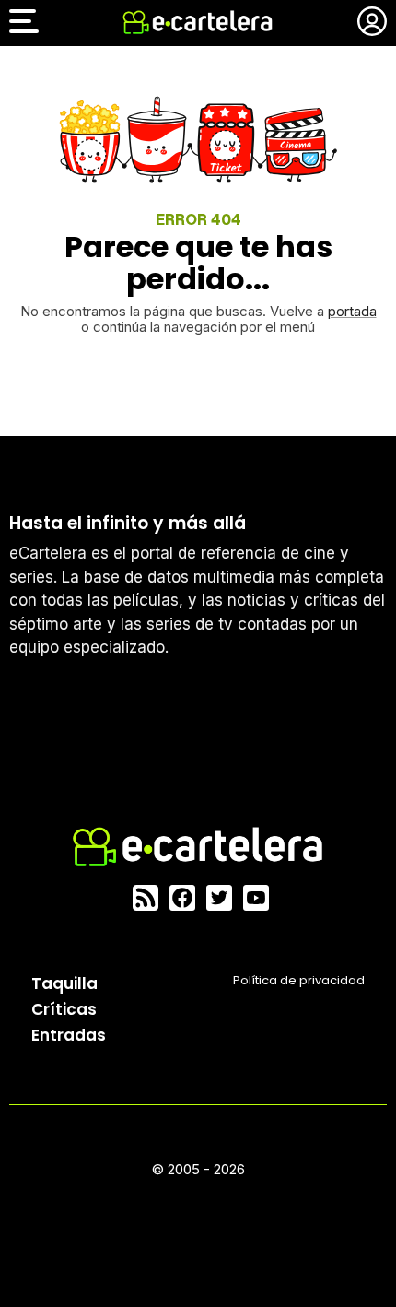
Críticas (64, 1009)
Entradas (68, 1035)
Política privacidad (299, 980)
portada (352, 311)
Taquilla (64, 983)
